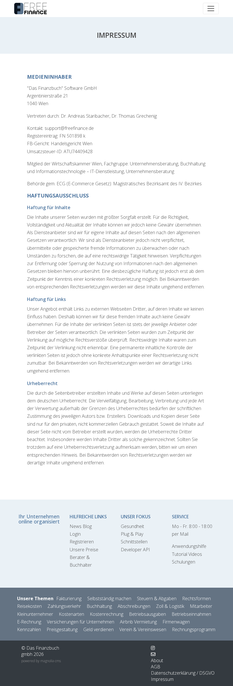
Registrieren (82, 542)
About (157, 660)
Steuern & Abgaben (156, 598)
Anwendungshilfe (189, 546)
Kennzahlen (29, 629)
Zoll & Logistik (170, 606)
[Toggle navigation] (211, 8)
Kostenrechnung (106, 614)
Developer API (135, 549)
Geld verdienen (98, 629)
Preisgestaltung (62, 629)
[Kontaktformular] (153, 654)
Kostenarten (71, 614)
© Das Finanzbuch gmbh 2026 (40, 651)
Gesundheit (132, 526)
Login (75, 534)
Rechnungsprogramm (193, 629)
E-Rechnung (29, 622)
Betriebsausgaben (147, 614)
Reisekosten (29, 606)
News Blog (81, 526)
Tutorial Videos (187, 554)
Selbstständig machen (109, 598)
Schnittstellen (134, 542)
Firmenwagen (176, 622)
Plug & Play (132, 534)
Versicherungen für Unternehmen (80, 622)
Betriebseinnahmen (191, 614)
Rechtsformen (196, 598)
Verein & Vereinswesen (142, 629)
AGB (155, 667)
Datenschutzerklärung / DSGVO (183, 673)
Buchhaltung (99, 606)
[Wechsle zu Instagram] (153, 648)
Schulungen (183, 562)
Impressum (162, 679)
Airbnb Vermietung (138, 622)
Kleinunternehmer (35, 614)
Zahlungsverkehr (64, 606)
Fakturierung (69, 598)
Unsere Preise (84, 549)
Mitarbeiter (201, 606)
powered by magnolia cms (41, 660)
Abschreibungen (134, 606)
